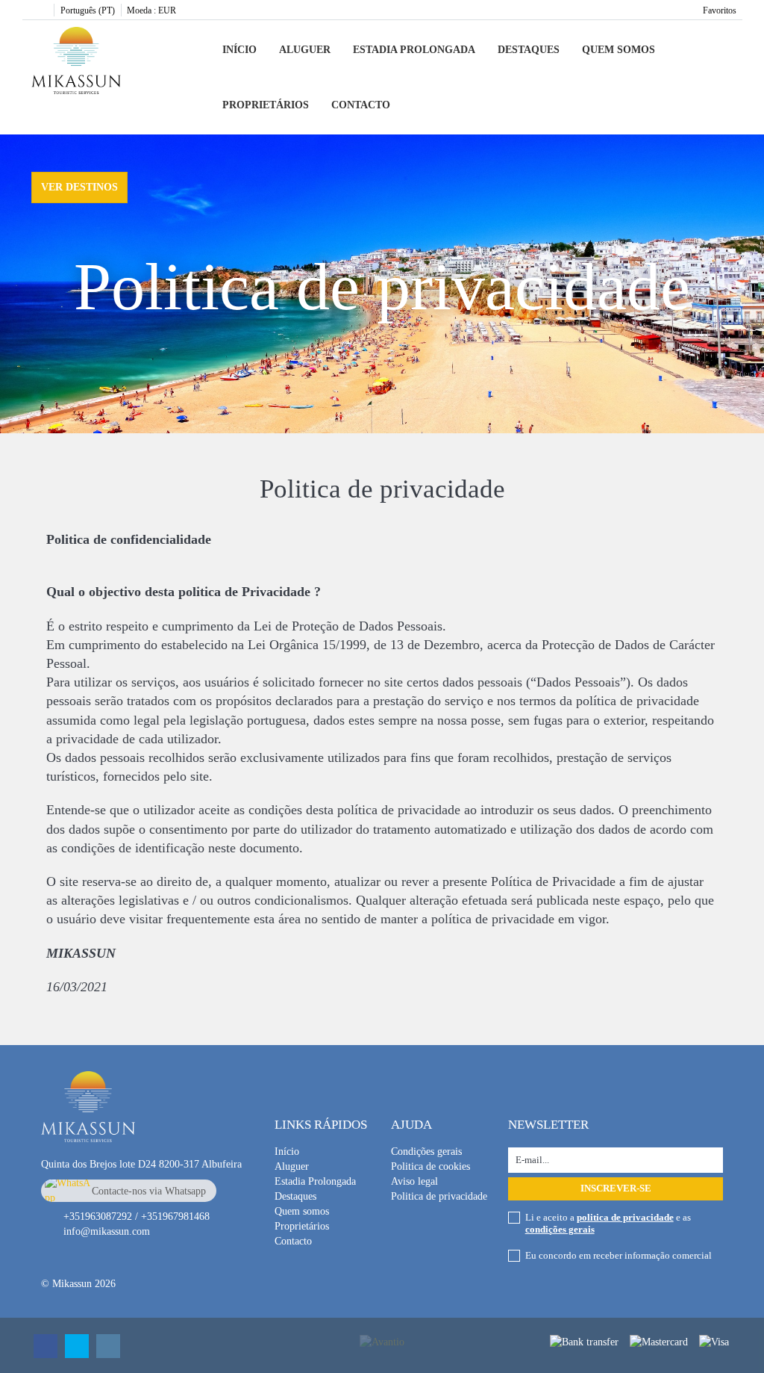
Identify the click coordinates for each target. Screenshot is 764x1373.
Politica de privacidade (439, 1196)
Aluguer (305, 49)
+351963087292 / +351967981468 (136, 1216)
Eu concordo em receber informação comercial (618, 1255)
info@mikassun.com (106, 1231)
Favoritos (719, 10)
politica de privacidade (625, 1217)
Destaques (529, 49)
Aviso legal (414, 1181)
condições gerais (560, 1229)
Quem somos (618, 49)
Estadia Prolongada (414, 49)
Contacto (360, 105)
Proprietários (265, 105)
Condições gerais (426, 1151)
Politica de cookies (430, 1166)
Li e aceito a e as (608, 1223)
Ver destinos (79, 187)
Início (239, 49)
